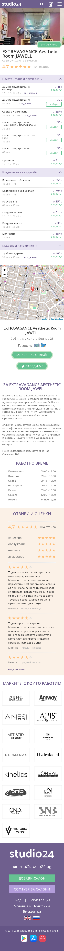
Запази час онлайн (32, 355)
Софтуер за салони (32, 889)
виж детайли (30, 93)
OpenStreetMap (57, 318)
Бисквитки (32, 911)
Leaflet (44, 318)
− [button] (4, 275)
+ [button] (4, 270)
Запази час (49, 44)
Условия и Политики (32, 906)
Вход (17, 900)
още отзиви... (17, 669)
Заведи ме (34, 366)
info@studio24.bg (35, 866)
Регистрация (40, 900)
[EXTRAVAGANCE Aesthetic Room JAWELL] (27, 918)
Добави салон (32, 878)
